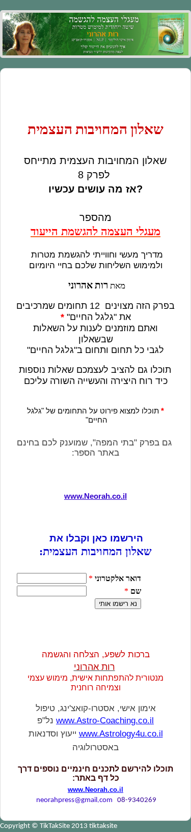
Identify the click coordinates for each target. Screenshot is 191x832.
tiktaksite (103, 826)
